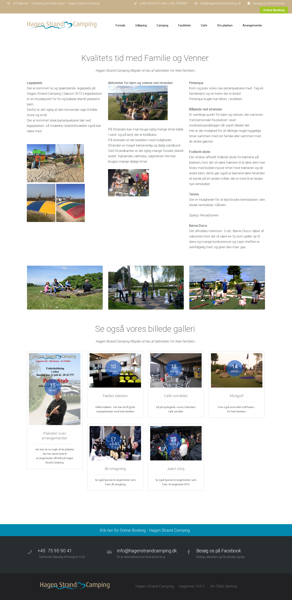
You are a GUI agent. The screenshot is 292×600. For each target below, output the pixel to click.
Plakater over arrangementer (55, 435)
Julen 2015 (176, 469)
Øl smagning (115, 469)
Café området (176, 396)
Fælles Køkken (115, 396)
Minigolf (237, 396)
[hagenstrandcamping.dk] (62, 25)
